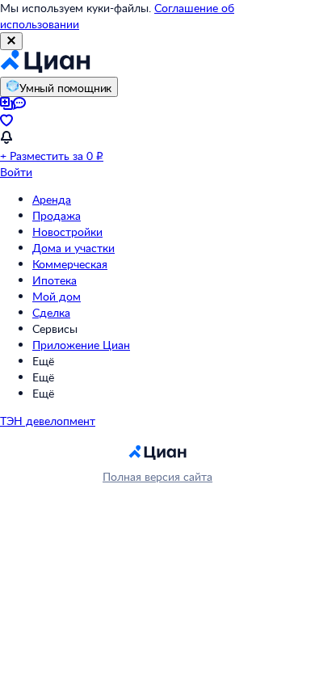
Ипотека (54, 280)
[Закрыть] (11, 41)
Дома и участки (73, 247)
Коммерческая (69, 264)
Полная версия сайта (157, 476)
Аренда (51, 199)
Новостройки (67, 231)
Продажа (56, 215)
